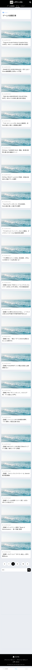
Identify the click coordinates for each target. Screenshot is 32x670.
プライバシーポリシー (9, 659)
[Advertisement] (16, 595)
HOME (16, 657)
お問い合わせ (16, 661)
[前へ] (4, 564)
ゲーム (17, 6)
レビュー (23, 6)
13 (23, 564)
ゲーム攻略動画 (10, 6)
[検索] (29, 570)
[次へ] (27, 564)
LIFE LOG (17, 2)
